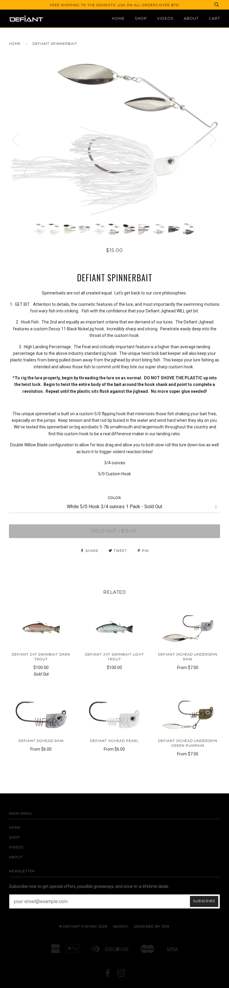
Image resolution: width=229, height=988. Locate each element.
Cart (214, 18)
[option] (114, 139)
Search (121, 926)
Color (114, 498)
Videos (165, 18)
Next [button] (209, 139)
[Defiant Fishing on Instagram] (121, 975)
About (191, 18)
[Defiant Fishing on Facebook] (108, 975)
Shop (141, 18)
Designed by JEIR (152, 926)
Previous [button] (19, 139)
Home (118, 18)
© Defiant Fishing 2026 (83, 926)
